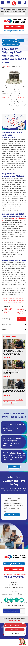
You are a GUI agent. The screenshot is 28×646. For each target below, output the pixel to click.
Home (3, 66)
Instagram (11, 600)
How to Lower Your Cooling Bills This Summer (8, 310)
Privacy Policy (10, 611)
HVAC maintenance (9, 400)
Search (21, 319)
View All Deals (14, 467)
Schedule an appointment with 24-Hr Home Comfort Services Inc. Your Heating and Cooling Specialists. (14, 300)
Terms (23, 612)
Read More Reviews (12, 515)
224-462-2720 (14, 3)
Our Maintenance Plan (10, 44)
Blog (7, 66)
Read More (6, 357)
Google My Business (21, 600)
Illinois (20, 41)
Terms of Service (15, 611)
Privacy (21, 612)
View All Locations (14, 620)
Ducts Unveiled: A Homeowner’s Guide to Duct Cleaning (20, 311)
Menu (2, 5)
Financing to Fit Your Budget (14, 31)
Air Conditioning (8, 41)
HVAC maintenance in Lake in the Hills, (13, 98)
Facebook (6, 600)
